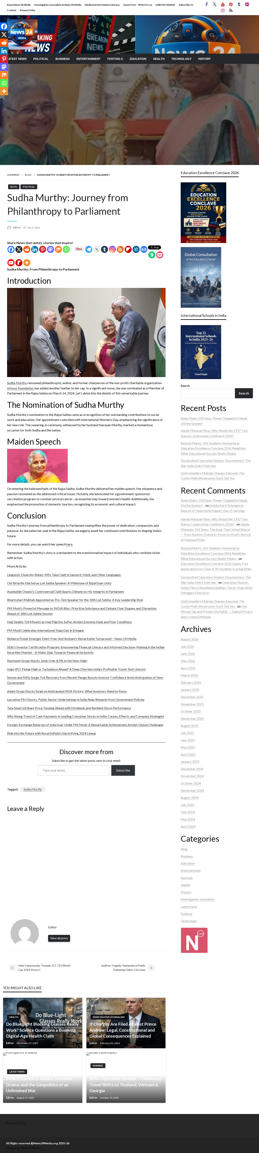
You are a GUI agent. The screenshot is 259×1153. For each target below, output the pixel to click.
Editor (17, 227)
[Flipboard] (128, 249)
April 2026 (188, 668)
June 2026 (188, 653)
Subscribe (123, 770)
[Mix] (58, 249)
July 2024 (187, 805)
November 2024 (192, 776)
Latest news (16, 58)
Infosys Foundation (20, 388)
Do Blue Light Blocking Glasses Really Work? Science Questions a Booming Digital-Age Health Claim (42, 1029)
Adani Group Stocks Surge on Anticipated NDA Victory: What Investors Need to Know (67, 691)
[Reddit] (26, 249)
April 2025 (188, 754)
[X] (18, 249)
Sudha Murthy (16, 383)
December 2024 (192, 769)
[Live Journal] (96, 249)
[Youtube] (11, 262)
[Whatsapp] (66, 249)
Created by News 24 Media (23, 1148)
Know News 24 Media (19, 4)
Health (159, 58)
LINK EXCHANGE (165, 4)
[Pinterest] (42, 249)
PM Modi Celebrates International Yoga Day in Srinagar (45, 630)
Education (138, 58)
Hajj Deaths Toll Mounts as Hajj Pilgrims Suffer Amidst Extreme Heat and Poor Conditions (69, 622)
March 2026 (189, 675)
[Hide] (1, 99)
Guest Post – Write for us (137, 4)
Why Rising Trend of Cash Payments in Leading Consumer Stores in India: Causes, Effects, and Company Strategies (85, 716)
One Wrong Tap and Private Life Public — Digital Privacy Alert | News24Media (217, 611)
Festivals (115, 58)
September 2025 (192, 718)
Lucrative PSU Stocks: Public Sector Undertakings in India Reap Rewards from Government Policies (75, 699)
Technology (181, 58)
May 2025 (188, 747)
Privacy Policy (27, 10)
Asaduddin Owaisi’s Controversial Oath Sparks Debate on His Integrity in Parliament (65, 591)
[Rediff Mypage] (18, 262)
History (204, 58)
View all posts (59, 938)
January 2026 (190, 689)
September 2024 (192, 790)
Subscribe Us (186, 4)
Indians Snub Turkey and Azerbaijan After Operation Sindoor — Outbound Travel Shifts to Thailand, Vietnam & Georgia (125, 1081)
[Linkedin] (34, 249)
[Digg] (136, 249)
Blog (28, 174)
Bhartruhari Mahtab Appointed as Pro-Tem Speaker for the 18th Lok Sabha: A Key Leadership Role (75, 600)
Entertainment (88, 58)
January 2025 (190, 761)
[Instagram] (112, 249)
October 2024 (191, 783)
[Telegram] (88, 249)
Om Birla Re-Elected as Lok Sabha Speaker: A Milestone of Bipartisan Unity (59, 583)
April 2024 (188, 826)
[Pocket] (159, 254)
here (69, 544)
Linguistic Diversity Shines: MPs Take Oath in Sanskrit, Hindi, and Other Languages (64, 575)
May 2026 (188, 661)
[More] (26, 262)
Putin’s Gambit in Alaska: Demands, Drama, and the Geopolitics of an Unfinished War (39, 1084)
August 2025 (189, 725)
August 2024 (189, 797)
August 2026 (189, 639)
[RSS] (120, 249)
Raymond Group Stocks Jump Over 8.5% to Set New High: (47, 661)
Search (185, 385)
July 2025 (187, 733)
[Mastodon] (50, 249)
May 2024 (188, 819)
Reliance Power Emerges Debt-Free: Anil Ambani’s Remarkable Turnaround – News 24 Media (71, 638)
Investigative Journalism (108, 1017)
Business (62, 58)
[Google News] (144, 249)
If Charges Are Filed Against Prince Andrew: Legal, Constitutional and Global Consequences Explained (122, 1029)
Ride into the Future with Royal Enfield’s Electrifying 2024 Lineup (51, 733)
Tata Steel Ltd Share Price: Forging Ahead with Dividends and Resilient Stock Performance (69, 708)
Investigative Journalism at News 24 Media (57, 4)
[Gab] (151, 254)
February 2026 (191, 682)
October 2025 (191, 711)
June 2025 (188, 740)
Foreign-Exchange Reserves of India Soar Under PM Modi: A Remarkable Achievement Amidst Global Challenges (85, 725)
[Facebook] (11, 249)
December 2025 (192, 697)
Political (41, 58)
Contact (11, 10)
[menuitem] (16, 59)
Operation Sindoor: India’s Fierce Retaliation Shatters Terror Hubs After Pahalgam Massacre (217, 587)
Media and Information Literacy (102, 4)
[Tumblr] (104, 249)
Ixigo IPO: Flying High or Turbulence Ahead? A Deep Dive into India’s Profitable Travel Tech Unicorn (76, 669)
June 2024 (188, 812)
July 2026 (187, 646)
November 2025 (192, 704)
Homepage (13, 174)
